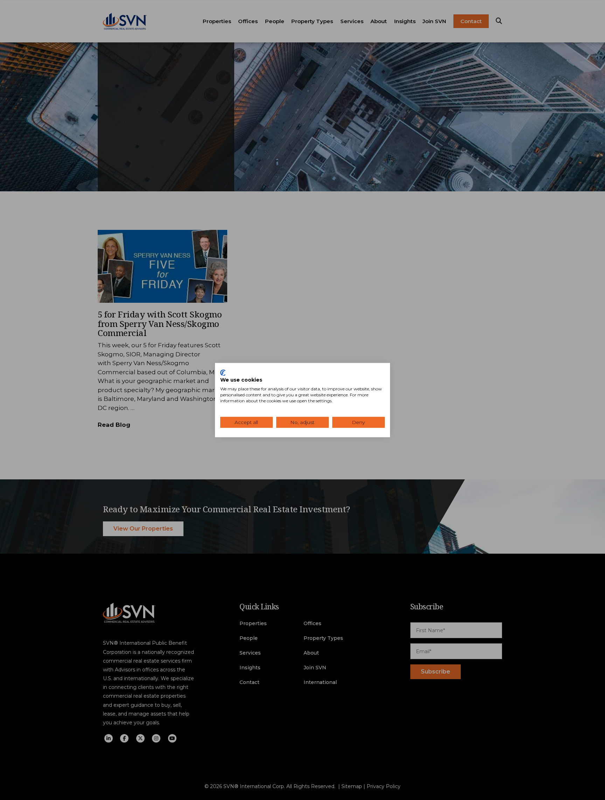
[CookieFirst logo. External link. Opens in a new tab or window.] (222, 372)
